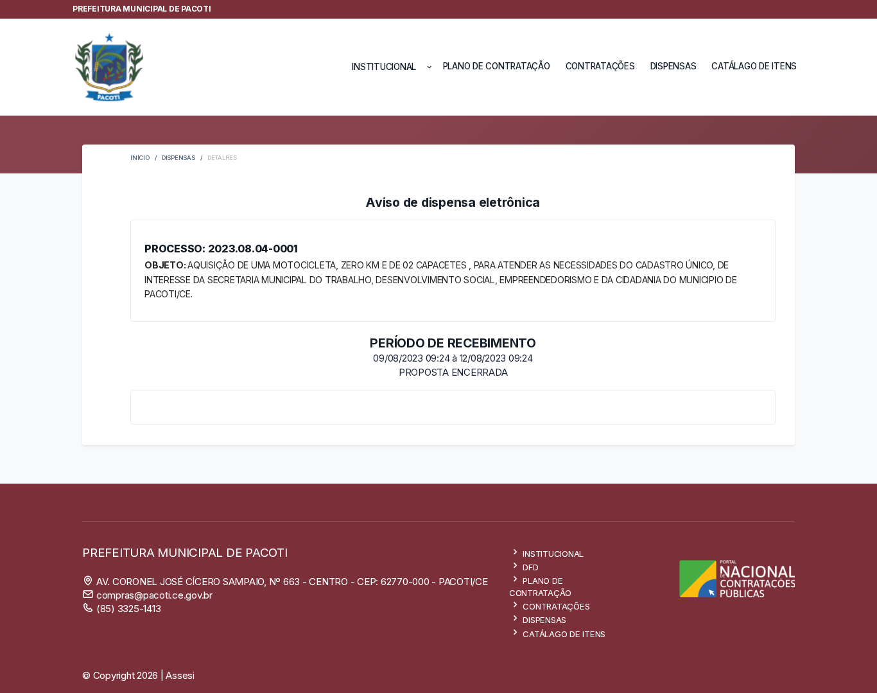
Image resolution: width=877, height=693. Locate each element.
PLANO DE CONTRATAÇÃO (496, 66)
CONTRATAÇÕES (600, 66)
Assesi (180, 675)
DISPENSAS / (184, 157)
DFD (530, 567)
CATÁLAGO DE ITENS (754, 66)
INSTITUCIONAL (552, 553)
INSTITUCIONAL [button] (385, 67)
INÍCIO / (146, 157)
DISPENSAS (673, 66)
